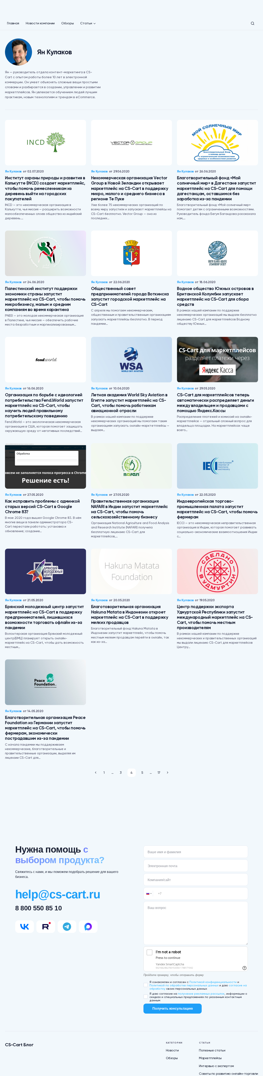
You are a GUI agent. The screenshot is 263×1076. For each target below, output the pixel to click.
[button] (252, 23)
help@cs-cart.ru (57, 894)
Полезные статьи (212, 1050)
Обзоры (172, 1058)
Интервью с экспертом (216, 1066)
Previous (95, 773)
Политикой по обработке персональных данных (184, 985)
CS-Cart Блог (19, 1044)
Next (167, 773)
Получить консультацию (172, 1008)
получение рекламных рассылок (201, 993)
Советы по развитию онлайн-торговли (228, 1074)
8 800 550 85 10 (38, 908)
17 (159, 773)
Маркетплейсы (210, 1058)
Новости (172, 1050)
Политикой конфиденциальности (213, 982)
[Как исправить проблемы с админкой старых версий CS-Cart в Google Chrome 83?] (45, 466)
